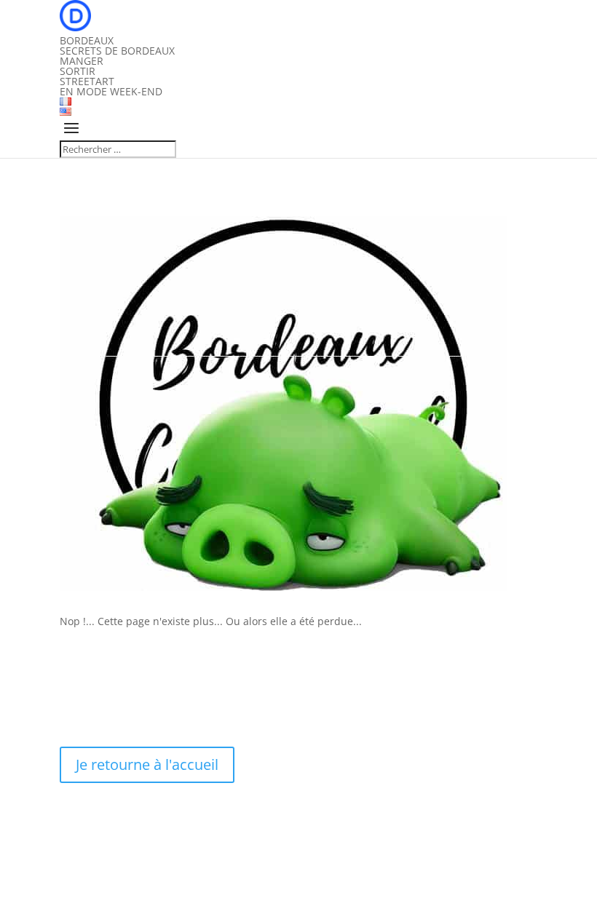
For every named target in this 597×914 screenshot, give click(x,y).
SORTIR (77, 71)
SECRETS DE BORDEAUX (117, 50)
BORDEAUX (87, 40)
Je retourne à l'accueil (147, 764)
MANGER (81, 61)
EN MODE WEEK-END (111, 91)
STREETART (87, 81)
